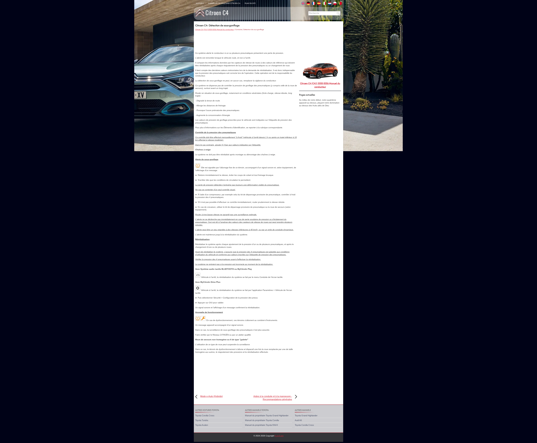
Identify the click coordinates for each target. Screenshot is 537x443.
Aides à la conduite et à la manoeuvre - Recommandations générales (272, 398)
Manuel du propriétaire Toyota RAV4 (261, 425)
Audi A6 (298, 420)
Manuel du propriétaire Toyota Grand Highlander (266, 415)
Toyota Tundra (201, 420)
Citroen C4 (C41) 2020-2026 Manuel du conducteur (214, 29)
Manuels (200, 3)
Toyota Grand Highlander (306, 415)
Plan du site (250, 3)
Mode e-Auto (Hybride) (211, 396)
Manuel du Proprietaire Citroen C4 (224, 3)
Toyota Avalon (201, 425)
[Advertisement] (246, 41)
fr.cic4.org (279, 436)
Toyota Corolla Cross (204, 415)
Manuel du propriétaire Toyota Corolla (262, 420)
